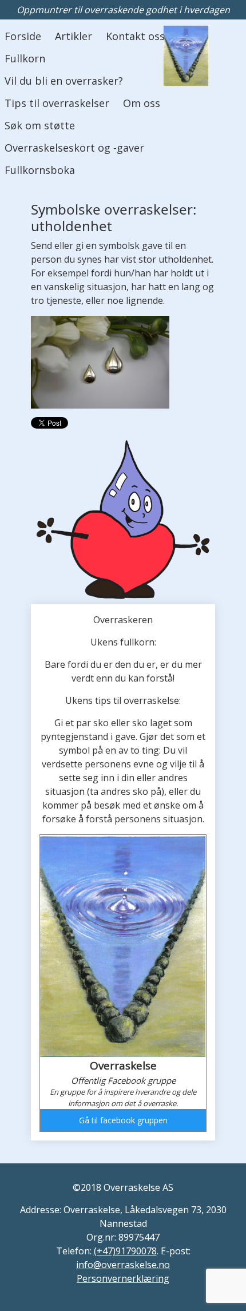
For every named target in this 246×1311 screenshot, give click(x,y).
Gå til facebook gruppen (123, 1120)
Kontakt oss (135, 36)
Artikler (73, 36)
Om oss (141, 103)
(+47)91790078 (125, 1251)
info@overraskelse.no (123, 1264)
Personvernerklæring (123, 1278)
